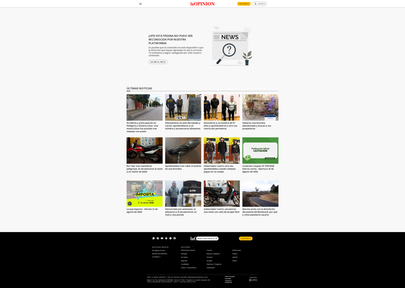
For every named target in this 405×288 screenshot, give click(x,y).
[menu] (158, 4)
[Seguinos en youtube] (162, 238)
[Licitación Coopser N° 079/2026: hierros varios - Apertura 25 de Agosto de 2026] (260, 150)
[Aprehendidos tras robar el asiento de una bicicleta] (183, 150)
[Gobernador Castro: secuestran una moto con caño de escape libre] (222, 193)
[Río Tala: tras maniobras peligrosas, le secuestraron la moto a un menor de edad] (145, 150)
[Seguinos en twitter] (170, 238)
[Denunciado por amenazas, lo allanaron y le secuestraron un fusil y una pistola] (183, 193)
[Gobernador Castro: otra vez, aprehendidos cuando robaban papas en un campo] (222, 150)
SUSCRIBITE (244, 4)
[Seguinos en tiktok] (158, 238)
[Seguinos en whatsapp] (153, 238)
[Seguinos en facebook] (174, 238)
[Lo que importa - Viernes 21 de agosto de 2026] (145, 193)
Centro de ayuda (230, 276)
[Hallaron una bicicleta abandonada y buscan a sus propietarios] (260, 107)
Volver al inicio (157, 62)
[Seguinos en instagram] (166, 238)
